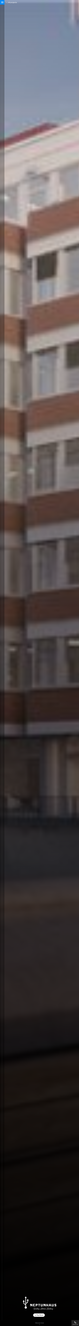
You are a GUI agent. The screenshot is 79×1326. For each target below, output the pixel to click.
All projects (12, 2)
